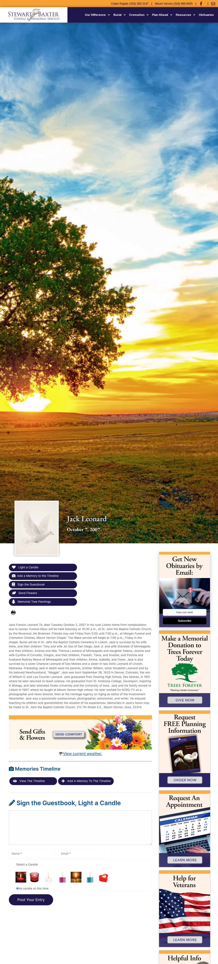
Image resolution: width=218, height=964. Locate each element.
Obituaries (206, 15)
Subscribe (184, 620)
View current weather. (82, 753)
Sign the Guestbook (31, 584)
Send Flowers (27, 593)
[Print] (13, 612)
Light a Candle (28, 567)
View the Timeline (32, 781)
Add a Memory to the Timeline (38, 576)
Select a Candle (27, 864)
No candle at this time (33, 888)
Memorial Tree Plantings (34, 601)
